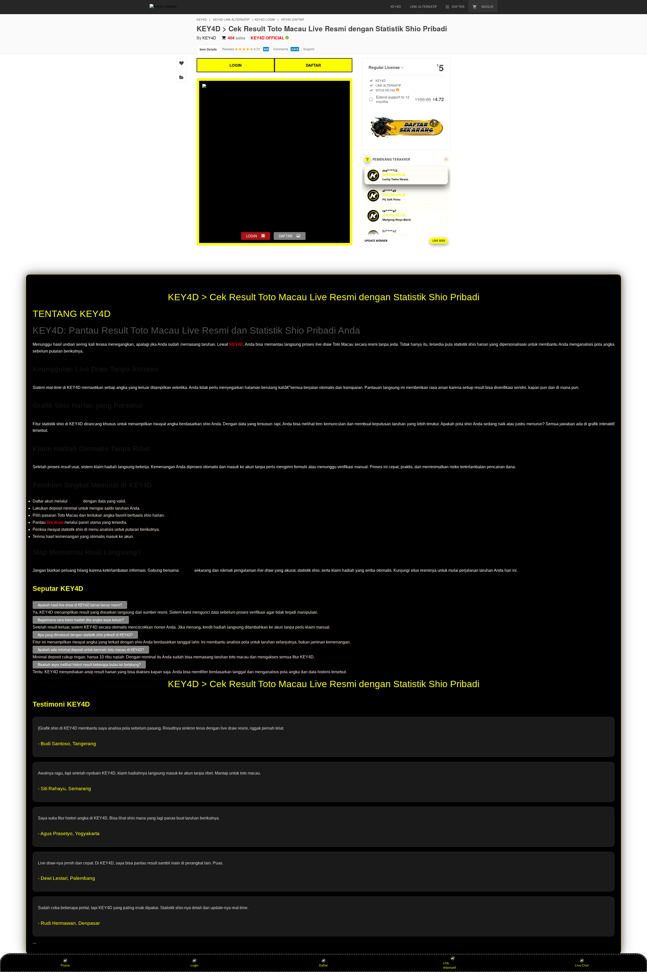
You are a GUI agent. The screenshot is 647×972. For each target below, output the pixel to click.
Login (194, 965)
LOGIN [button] (251, 235)
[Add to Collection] (181, 77)
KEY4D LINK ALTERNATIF (231, 19)
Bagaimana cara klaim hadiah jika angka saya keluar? (81, 619)
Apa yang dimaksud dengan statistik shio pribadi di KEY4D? (85, 634)
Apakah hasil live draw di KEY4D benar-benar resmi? (80, 604)
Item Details (208, 49)
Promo (65, 965)
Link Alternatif (449, 965)
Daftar (323, 965)
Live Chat (582, 965)
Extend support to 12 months (410, 99)
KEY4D (202, 19)
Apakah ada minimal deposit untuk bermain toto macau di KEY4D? (91, 649)
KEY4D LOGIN (265, 19)
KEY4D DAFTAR (292, 19)
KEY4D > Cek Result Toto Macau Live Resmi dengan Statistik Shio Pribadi (323, 297)
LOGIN (235, 65)
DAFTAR (313, 65)
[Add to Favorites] (181, 63)
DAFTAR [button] (285, 235)
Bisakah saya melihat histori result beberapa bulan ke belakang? (89, 664)
